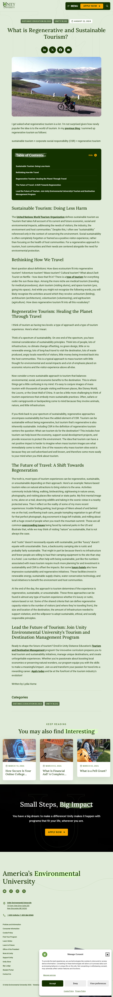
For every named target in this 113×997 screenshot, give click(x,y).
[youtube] (4, 891)
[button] (107, 954)
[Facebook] (60, 49)
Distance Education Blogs (36, 21)
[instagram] (17, 891)
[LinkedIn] (45, 49)
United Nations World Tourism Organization (41, 217)
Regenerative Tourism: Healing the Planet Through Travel (41, 179)
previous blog (72, 128)
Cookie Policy (69, 991)
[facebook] (11, 891)
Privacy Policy (80, 991)
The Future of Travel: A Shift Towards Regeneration (38, 185)
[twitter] (24, 891)
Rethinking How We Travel (27, 172)
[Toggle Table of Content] (93, 155)
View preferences (98, 983)
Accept (52, 983)
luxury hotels (79, 567)
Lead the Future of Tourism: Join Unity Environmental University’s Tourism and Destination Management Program (55, 192)
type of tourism (74, 276)
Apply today (38, 671)
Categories (20, 697)
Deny (75, 983)
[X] (53, 49)
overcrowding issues (33, 525)
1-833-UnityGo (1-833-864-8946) (20, 915)
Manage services (49, 975)
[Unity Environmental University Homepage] (9, 5)
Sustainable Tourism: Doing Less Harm (33, 166)
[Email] (68, 49)
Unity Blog (61, 21)
